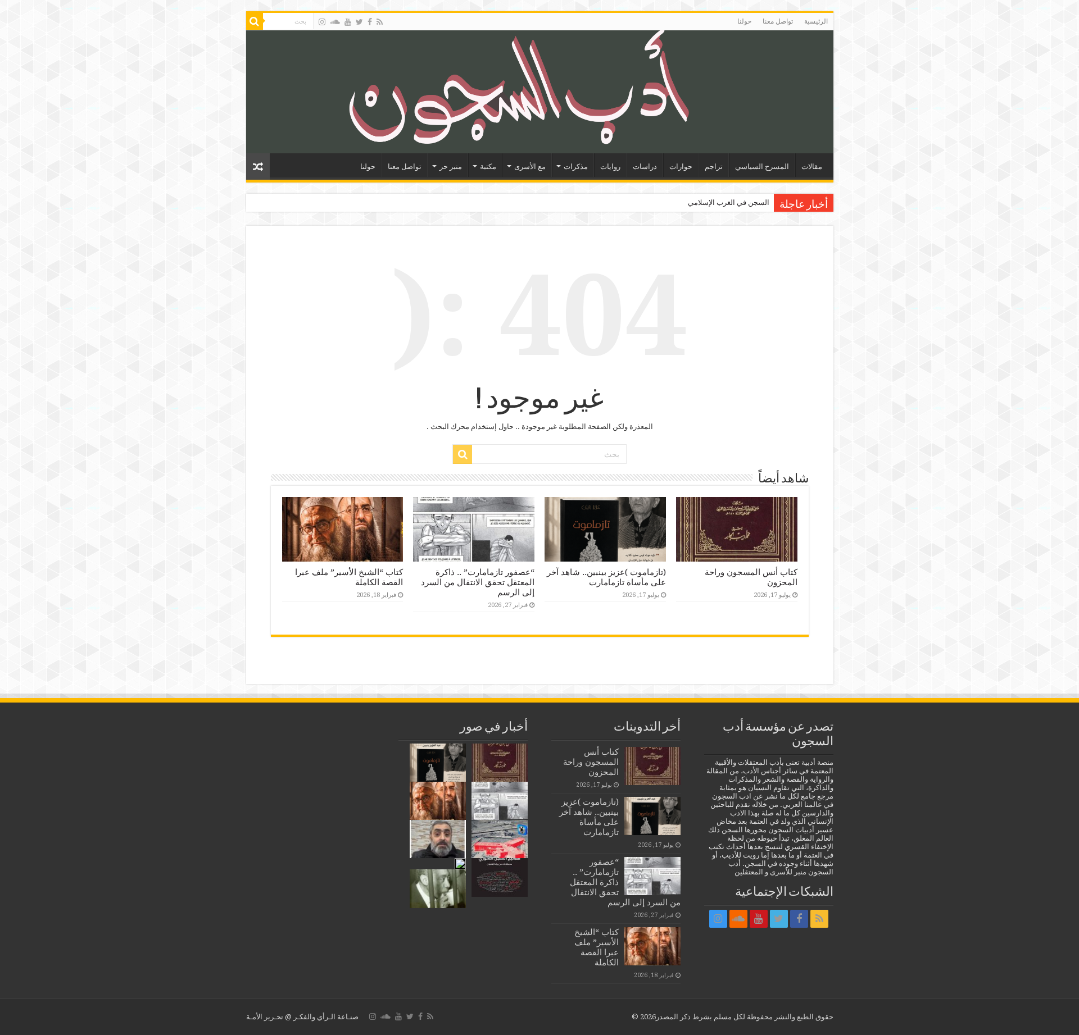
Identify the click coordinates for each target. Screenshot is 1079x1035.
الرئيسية (816, 21)
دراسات (645, 166)
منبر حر (450, 166)
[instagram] (322, 22)
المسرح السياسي (762, 166)
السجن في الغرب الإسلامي (728, 202)
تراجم (714, 166)
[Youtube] (347, 22)
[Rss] (379, 22)
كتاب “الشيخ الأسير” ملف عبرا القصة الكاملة (596, 947)
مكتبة (488, 166)
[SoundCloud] (335, 22)
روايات (610, 166)
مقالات (811, 166)
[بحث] (254, 21)
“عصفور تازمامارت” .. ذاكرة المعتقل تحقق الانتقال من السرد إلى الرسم (477, 582)
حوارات (680, 166)
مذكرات (576, 166)
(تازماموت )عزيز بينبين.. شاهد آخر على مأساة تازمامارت (606, 577)
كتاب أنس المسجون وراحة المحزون (591, 762)
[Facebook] (369, 22)
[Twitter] (359, 22)
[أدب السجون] (539, 91)
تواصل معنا (778, 21)
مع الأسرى (530, 166)
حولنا (744, 21)
